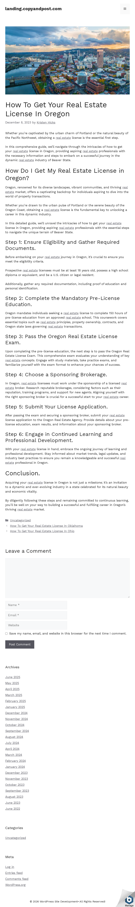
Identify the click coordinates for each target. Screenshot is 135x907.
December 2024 (16, 713)
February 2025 (15, 701)
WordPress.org (15, 885)
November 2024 (16, 719)
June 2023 (12, 802)
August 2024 (14, 737)
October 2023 (14, 785)
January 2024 (15, 767)
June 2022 (12, 808)
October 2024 (14, 725)
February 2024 (15, 761)
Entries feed (14, 873)
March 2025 (13, 695)
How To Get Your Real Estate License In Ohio (42, 531)
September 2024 (17, 731)
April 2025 (12, 689)
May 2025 (12, 683)
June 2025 (12, 677)
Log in (9, 867)
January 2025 (15, 707)
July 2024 (12, 743)
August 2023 (14, 796)
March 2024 (13, 755)
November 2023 (16, 779)
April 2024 (12, 749)
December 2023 (16, 773)
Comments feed (16, 879)
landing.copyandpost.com (33, 8)
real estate (63, 137)
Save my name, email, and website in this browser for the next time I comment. (67, 633)
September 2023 (17, 790)
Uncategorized (20, 520)
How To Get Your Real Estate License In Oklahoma (46, 526)
